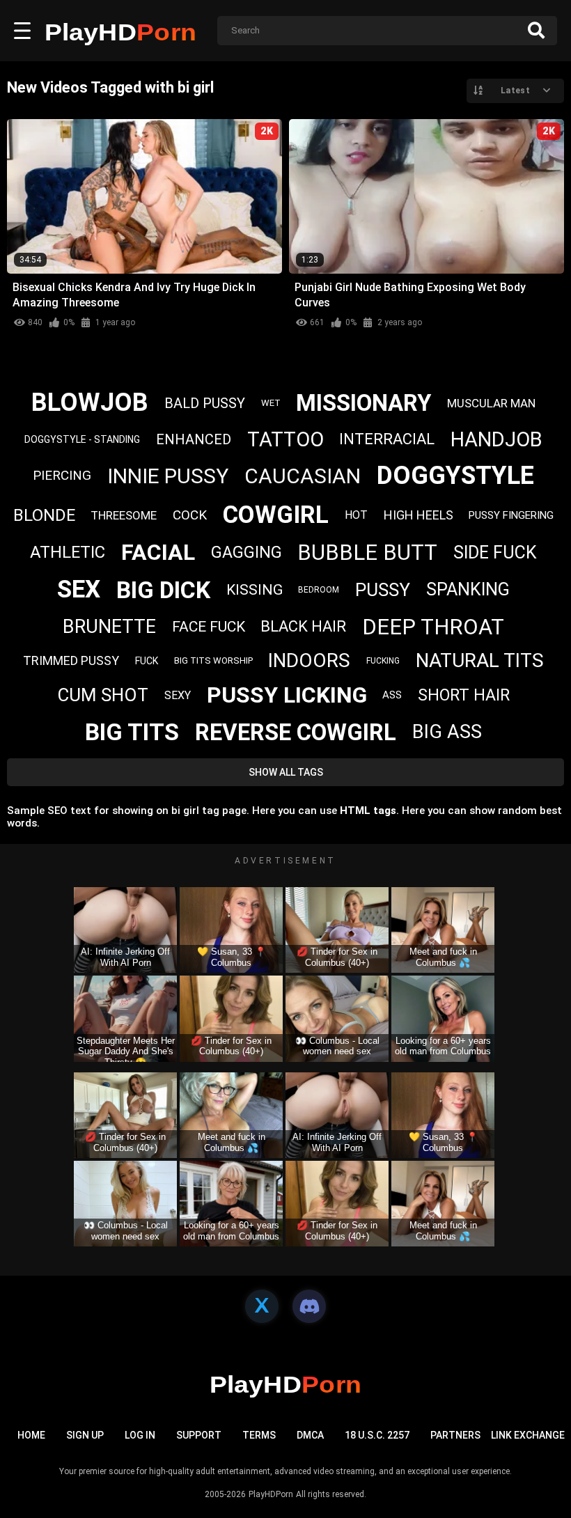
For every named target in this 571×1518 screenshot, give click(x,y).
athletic (67, 552)
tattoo (285, 439)
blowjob (89, 402)
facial (158, 552)
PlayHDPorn (271, 1494)
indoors (309, 660)
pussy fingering (511, 515)
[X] (262, 1306)
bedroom (318, 590)
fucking (383, 661)
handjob (496, 439)
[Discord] (309, 1306)
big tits (132, 732)
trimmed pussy (71, 660)
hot (356, 515)
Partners (455, 1435)
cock (190, 515)
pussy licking (287, 695)
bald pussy (204, 403)
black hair (303, 626)
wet (271, 403)
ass (392, 695)
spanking (468, 589)
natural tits (480, 660)
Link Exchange (528, 1435)
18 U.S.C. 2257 (377, 1435)
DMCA (310, 1435)
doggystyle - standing (82, 439)
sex (78, 589)
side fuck (495, 552)
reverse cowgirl (295, 732)
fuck (146, 660)
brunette (109, 627)
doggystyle (455, 475)
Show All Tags (286, 772)
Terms (259, 1435)
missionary (363, 402)
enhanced (193, 439)
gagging (246, 552)
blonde (44, 515)
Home (31, 1435)
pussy (382, 589)
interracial (387, 439)
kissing (254, 589)
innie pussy (167, 476)
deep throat (433, 627)
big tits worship (213, 660)
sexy (177, 695)
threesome (124, 515)
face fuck (208, 626)
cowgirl (276, 515)
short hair (464, 695)
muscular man (491, 403)
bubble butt (367, 552)
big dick (163, 590)
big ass (447, 732)
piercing (62, 475)
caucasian (302, 476)
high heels (418, 515)
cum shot (102, 694)
